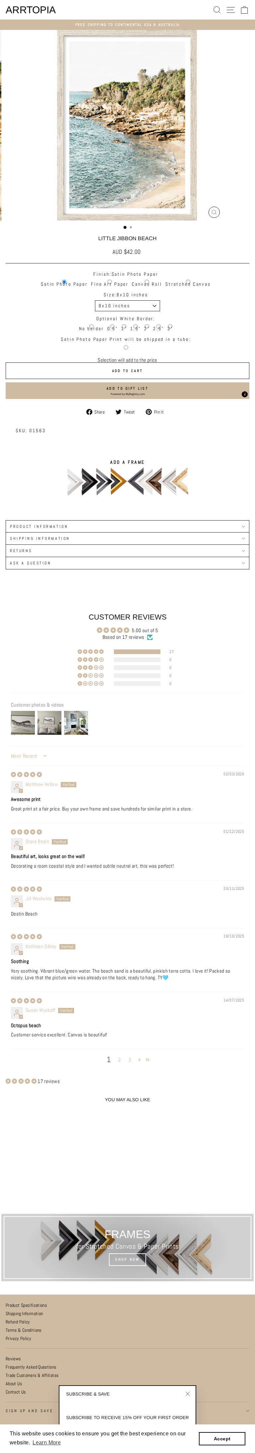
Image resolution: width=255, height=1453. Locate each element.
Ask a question (30, 562)
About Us (14, 1384)
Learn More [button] (47, 1442)
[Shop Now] (127, 1247)
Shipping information (40, 538)
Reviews (13, 1359)
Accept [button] (222, 1438)
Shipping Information (24, 1313)
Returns (21, 550)
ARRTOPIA (31, 10)
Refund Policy (18, 1322)
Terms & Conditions (24, 1330)
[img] (26, 775)
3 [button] (129, 1060)
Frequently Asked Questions (31, 1367)
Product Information (39, 526)
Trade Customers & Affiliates (32, 1375)
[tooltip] (245, 394)
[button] (127, 390)
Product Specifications (26, 1305)
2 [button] (119, 1060)
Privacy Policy (18, 1338)
